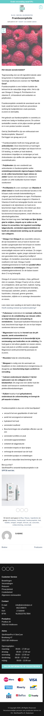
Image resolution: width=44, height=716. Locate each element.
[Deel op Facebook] (22, 510)
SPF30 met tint (8, 470)
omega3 (13, 522)
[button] (3, 7)
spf (30, 522)
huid (39, 520)
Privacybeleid (7, 589)
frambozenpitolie (31, 520)
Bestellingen (7, 581)
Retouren (5, 586)
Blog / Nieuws (16, 15)
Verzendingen (7, 583)
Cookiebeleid (7, 592)
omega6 (19, 522)
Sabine (34, 21)
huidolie (7, 522)
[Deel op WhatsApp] (18, 510)
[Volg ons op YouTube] (12, 569)
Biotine (4, 547)
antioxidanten (11, 520)
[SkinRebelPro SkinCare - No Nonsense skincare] (22, 8)
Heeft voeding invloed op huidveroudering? (19, 308)
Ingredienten (28, 15)
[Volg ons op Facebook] (4, 569)
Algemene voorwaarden (11, 595)
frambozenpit (21, 520)
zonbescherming (17, 525)
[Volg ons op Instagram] (8, 569)
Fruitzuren (38, 547)
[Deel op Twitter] (26, 510)
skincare (25, 522)
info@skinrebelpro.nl (23, 605)
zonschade (27, 525)
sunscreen (35, 522)
